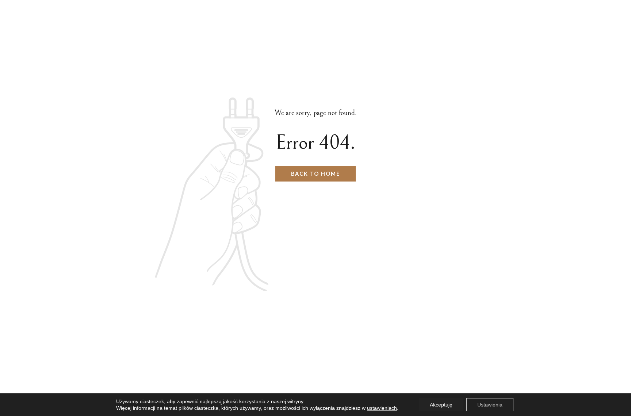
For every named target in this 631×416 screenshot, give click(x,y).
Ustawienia (489, 405)
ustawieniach (382, 408)
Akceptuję (441, 405)
